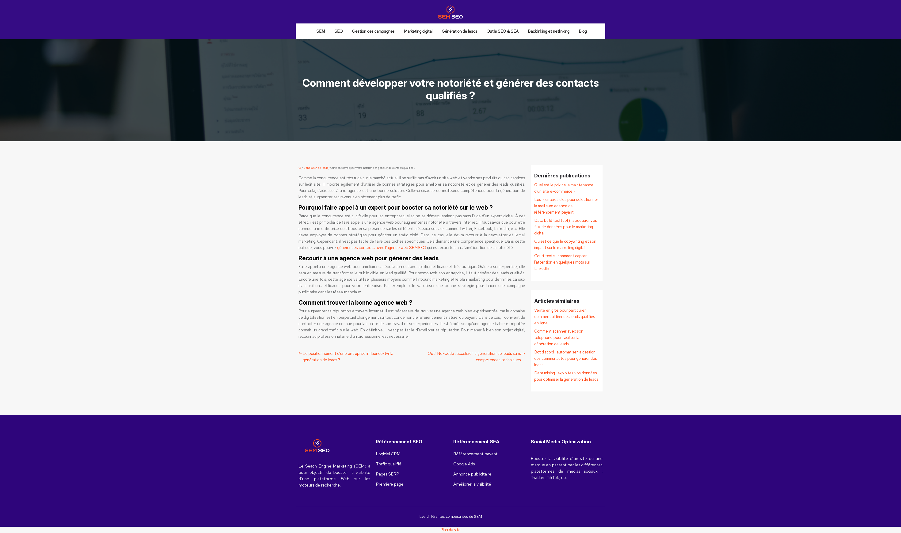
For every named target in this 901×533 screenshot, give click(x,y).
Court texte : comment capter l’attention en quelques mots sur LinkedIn (562, 262)
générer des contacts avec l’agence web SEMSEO (381, 247)
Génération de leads (459, 31)
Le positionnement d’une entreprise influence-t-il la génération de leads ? (348, 356)
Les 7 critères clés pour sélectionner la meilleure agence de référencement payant (566, 206)
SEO (339, 31)
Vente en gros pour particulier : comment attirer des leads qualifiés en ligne (564, 317)
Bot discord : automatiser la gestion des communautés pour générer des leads (565, 358)
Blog (583, 31)
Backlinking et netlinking (548, 31)
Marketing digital (418, 31)
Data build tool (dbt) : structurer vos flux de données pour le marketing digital (565, 227)
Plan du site (450, 529)
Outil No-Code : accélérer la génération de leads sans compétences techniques (474, 356)
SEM (321, 31)
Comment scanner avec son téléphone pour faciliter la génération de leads (558, 337)
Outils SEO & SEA (503, 31)
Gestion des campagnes (373, 31)
